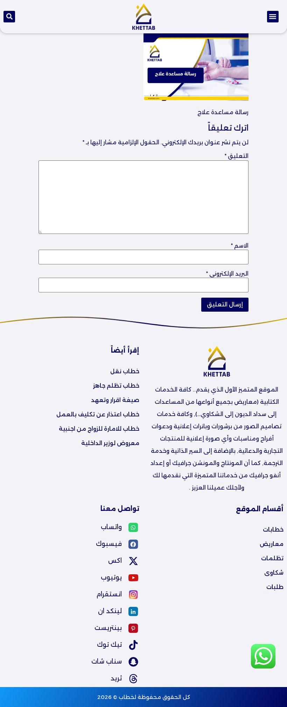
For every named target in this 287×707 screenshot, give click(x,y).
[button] (273, 16)
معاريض (272, 544)
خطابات (273, 529)
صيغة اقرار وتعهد (115, 400)
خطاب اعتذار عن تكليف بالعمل (97, 414)
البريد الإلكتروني (227, 274)
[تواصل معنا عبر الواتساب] (263, 667)
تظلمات (272, 558)
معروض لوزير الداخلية (110, 443)
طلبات (275, 587)
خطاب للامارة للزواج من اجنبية (99, 428)
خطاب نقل (124, 371)
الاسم (239, 246)
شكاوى (274, 572)
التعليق (236, 156)
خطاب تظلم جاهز (116, 385)
